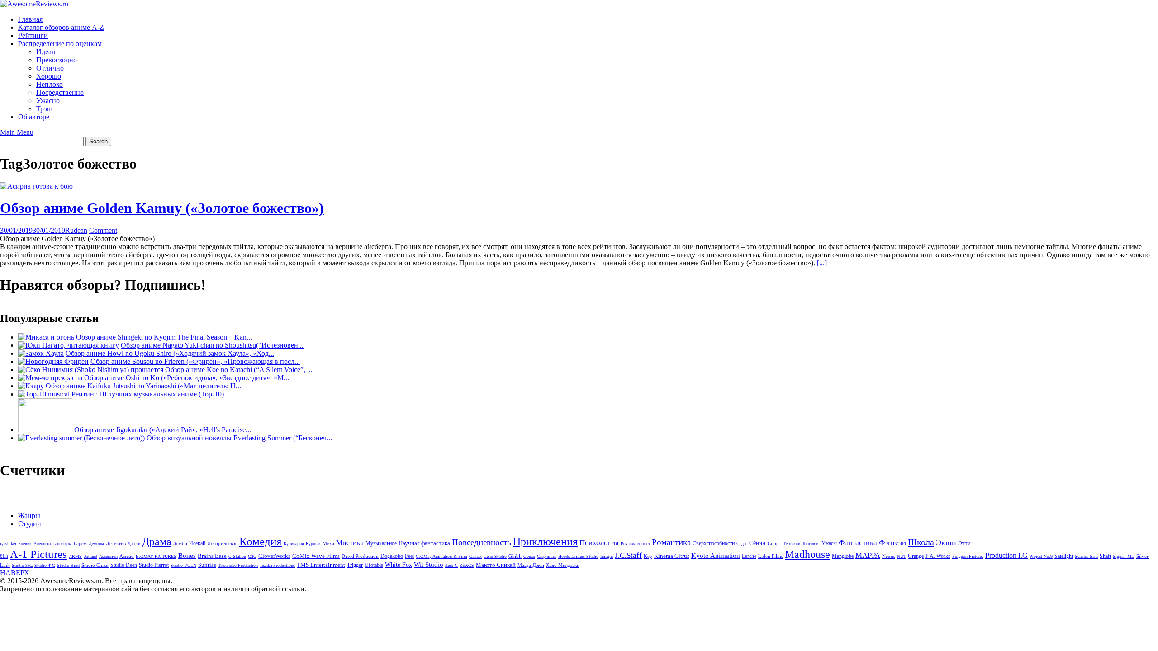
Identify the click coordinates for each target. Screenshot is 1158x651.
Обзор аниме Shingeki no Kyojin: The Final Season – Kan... (164, 337)
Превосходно (56, 60)
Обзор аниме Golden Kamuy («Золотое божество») (162, 208)
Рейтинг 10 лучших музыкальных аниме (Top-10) (147, 394)
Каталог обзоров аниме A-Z (61, 27)
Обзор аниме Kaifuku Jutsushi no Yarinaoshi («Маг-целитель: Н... (143, 386)
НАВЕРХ (14, 572)
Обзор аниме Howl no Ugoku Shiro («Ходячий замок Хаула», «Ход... (170, 353)
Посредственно (60, 92)
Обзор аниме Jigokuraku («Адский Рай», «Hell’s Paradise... (162, 430)
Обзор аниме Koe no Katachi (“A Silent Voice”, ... (239, 369)
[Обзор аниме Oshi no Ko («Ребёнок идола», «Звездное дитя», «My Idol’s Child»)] (50, 378)
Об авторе (33, 117)
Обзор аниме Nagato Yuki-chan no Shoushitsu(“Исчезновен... (212, 345)
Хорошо (48, 76)
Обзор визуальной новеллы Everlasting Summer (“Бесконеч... (239, 438)
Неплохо (49, 84)
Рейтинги (33, 35)
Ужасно (48, 100)
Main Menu (16, 132)
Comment (103, 230)
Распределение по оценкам (60, 43)
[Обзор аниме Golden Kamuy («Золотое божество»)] (36, 186)
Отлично (50, 68)
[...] (822, 263)
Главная (30, 19)
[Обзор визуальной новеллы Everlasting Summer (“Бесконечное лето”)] (81, 438)
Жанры (29, 515)
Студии (29, 524)
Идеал (45, 52)
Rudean (76, 230)
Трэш (44, 109)
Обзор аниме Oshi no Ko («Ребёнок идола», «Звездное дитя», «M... (186, 378)
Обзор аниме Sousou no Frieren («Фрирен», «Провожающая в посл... (195, 361)
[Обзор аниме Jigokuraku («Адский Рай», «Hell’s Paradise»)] (45, 430)
